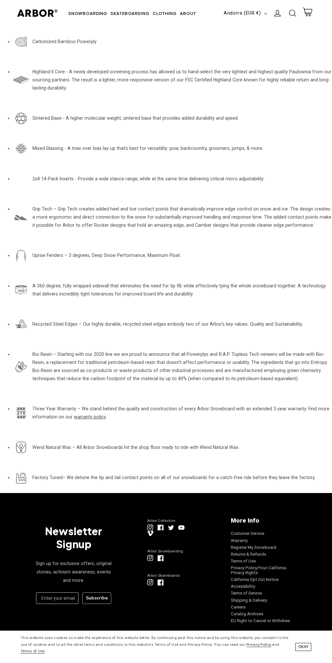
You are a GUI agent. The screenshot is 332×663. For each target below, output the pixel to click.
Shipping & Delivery (249, 600)
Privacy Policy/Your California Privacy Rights (258, 570)
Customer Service (247, 533)
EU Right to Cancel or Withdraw (260, 620)
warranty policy (90, 416)
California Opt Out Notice (255, 579)
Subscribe (97, 598)
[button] (88, 13)
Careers (238, 607)
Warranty (239, 540)
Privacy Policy (258, 644)
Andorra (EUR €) (242, 13)
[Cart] (307, 13)
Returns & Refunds (248, 554)
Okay (303, 647)
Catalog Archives (247, 613)
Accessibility (243, 586)
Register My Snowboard (253, 547)
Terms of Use (243, 561)
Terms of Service (246, 593)
